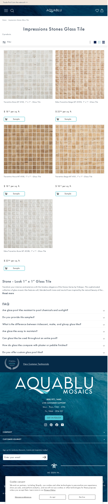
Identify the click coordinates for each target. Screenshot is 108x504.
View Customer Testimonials (36, 360)
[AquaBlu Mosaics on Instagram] (44, 421)
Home (4, 20)
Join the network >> (20, 2)
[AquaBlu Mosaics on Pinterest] (50, 421)
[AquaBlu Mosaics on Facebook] (55, 421)
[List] (103, 42)
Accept (52, 497)
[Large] (95, 42)
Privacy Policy (50, 490)
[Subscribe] (44, 454)
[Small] (99, 42)
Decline (82, 497)
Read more (8, 293)
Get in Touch (53, 414)
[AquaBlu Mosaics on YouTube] (61, 421)
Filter (9, 42)
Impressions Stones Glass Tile (18, 20)
